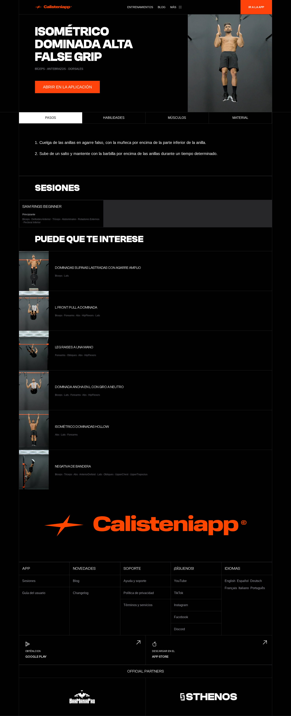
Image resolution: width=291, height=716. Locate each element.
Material (240, 117)
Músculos (177, 117)
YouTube (180, 581)
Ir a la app (256, 7)
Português (257, 588)
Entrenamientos (140, 7)
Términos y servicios (138, 605)
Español (243, 581)
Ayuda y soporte (135, 581)
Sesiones (28, 581)
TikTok (178, 593)
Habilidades (114, 117)
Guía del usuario (33, 593)
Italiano (244, 588)
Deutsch (256, 581)
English (230, 581)
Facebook (181, 617)
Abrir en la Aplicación (67, 87)
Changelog (80, 593)
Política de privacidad (139, 593)
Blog (161, 7)
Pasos (50, 117)
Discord (179, 629)
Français (231, 588)
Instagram (181, 605)
